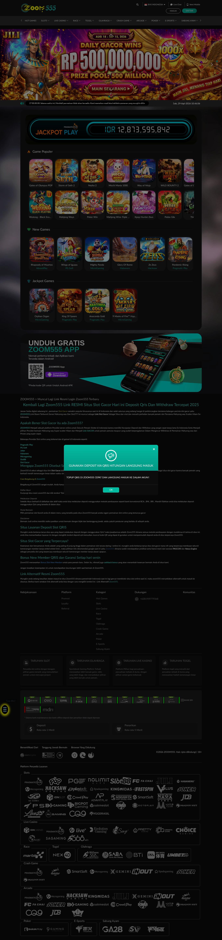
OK (111, 490)
